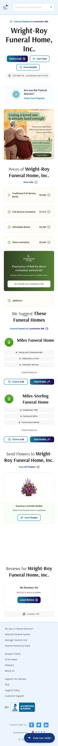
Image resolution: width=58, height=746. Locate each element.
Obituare (9, 665)
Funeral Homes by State (17, 645)
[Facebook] (31, 725)
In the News (11, 659)
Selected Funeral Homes (17, 634)
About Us (10, 670)
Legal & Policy (12, 690)
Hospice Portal (12, 653)
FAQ (7, 684)
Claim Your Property (34, 98)
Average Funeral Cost (16, 640)
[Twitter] (38, 725)
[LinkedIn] (46, 725)
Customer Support (14, 695)
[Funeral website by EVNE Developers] (37, 733)
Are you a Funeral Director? (19, 628)
